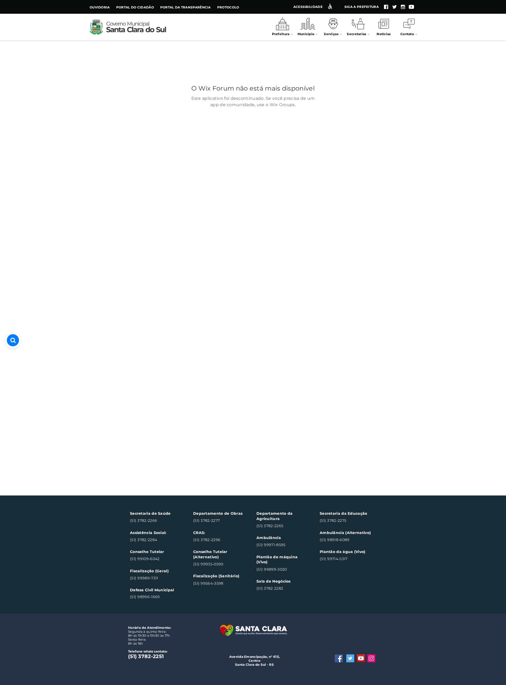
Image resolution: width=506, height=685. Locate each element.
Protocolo (228, 7)
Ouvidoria (100, 7)
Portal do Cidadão (135, 7)
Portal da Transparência (185, 7)
